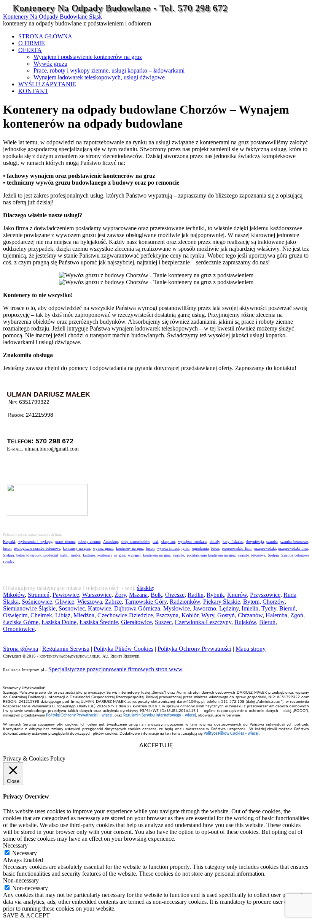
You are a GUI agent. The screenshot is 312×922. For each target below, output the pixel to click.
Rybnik (215, 594)
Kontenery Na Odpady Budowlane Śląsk (52, 16)
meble (75, 555)
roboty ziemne (89, 541)
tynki (185, 548)
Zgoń (296, 615)
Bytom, (252, 601)
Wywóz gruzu (50, 63)
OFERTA (30, 50)
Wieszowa (89, 601)
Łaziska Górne (20, 622)
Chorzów (274, 601)
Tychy (268, 608)
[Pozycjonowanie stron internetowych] (47, 514)
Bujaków (245, 622)
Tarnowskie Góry (146, 601)
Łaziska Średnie (99, 622)
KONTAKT (33, 91)
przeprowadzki (265, 548)
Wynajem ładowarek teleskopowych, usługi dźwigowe (99, 77)
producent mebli (55, 555)
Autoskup (110, 541)
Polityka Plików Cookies (123, 648)
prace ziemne (65, 541)
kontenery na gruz (76, 548)
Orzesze (175, 594)
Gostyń (226, 615)
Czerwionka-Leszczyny (203, 622)
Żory (120, 594)
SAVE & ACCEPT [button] (26, 915)
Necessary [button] (15, 845)
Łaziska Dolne (58, 622)
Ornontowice (19, 629)
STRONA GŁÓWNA (45, 36)
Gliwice (64, 601)
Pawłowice (66, 594)
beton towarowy (28, 555)
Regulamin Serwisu (65, 648)
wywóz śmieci (168, 548)
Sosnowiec (72, 608)
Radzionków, (186, 601)
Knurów (237, 594)
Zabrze (113, 601)
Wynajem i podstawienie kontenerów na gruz (87, 57)
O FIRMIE (31, 43)
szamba (271, 541)
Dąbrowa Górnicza (137, 608)
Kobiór (189, 615)
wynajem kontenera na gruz (149, 555)
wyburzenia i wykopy (35, 541)
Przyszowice (265, 594)
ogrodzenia (200, 548)
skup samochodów (135, 541)
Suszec (163, 622)
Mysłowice (176, 608)
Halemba (276, 615)
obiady (215, 541)
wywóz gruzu (103, 548)
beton (7, 548)
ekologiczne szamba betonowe (37, 548)
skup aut (168, 541)
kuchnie (89, 555)
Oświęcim (15, 615)
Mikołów (14, 594)
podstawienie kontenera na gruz (211, 555)
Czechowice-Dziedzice (125, 615)
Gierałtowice (136, 622)
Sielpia (8, 555)
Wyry (207, 615)
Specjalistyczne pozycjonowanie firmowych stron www (115, 669)
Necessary (24, 853)
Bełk (156, 594)
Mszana (138, 594)
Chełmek (41, 615)
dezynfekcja (255, 541)
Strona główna (20, 648)
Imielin (250, 608)
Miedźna (83, 615)
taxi (155, 541)
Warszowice (96, 594)
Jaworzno (204, 608)
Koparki (9, 541)
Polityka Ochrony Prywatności (194, 648)
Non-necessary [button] (21, 880)
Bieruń (287, 608)
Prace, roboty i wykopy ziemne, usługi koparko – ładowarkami (109, 70)
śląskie (145, 588)
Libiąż (62, 615)
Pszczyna (167, 615)
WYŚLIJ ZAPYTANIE (47, 84)
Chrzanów (250, 615)
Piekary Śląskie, (222, 601)
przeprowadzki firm (237, 548)
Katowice (99, 608)
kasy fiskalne (233, 541)
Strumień (38, 594)
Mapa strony (251, 648)
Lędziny (229, 608)
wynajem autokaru (192, 541)
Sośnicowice (37, 601)
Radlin (196, 594)
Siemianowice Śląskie (29, 608)
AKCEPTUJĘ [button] (156, 745)
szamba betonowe (294, 541)
